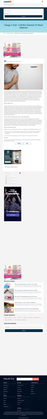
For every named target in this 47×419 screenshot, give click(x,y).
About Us (19, 398)
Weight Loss (33, 393)
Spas (4, 402)
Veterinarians (19, 391)
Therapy (4, 398)
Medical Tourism (37, 317)
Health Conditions (10, 33)
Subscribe (35, 379)
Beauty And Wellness (9, 319)
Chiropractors (6, 385)
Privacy (18, 404)
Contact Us (19, 402)
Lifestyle (25, 317)
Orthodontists (6, 406)
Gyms (32, 389)
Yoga (4, 393)
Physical (32, 391)
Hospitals (19, 387)
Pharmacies (19, 389)
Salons (4, 400)
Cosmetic (32, 385)
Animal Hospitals (20, 385)
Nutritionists (5, 391)
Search (23, 16)
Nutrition (19, 317)
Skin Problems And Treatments (20, 319)
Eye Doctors (5, 387)
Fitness (14, 317)
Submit (24, 330)
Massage (5, 389)
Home (5, 33)
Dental (18, 393)
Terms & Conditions (20, 400)
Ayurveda (30, 317)
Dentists (4, 404)
